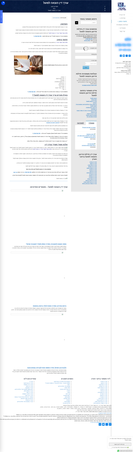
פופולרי (91, 123)
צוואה (68, 392)
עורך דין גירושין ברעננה (91, 180)
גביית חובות (94, 112)
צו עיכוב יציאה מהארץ (91, 107)
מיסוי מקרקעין (67, 398)
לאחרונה (80, 123)
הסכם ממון (67, 397)
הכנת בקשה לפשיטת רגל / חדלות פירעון (24, 389)
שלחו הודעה (87, 40)
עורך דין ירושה (29, 392)
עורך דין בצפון (93, 163)
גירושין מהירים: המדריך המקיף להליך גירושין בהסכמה (49, 306)
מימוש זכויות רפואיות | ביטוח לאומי (62, 381)
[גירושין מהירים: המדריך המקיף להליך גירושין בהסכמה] (37, 278)
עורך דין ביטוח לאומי (28, 383)
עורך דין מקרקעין (29, 387)
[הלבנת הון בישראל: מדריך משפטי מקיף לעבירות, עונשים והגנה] (37, 339)
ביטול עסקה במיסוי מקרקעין (89, 145)
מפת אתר (109, 413)
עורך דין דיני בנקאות (28, 384)
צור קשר (15, 172)
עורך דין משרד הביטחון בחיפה (89, 183)
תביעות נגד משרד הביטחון (27, 398)
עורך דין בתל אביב (92, 165)
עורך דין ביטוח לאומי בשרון (90, 182)
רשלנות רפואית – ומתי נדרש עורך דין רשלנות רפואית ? (57, 383)
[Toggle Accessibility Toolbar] (3, 3)
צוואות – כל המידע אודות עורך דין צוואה (24, 397)
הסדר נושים (67, 387)
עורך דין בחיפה (93, 171)
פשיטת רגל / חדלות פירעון (64, 386)
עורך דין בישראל (29, 400)
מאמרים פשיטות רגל (92, 116)
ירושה (68, 384)
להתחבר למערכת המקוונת (52, 122)
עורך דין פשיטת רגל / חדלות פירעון (25, 401)
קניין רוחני (68, 394)
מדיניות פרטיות (66, 403)
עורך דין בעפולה (93, 176)
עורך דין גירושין (29, 386)
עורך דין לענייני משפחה (27, 394)
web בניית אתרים (106, 422)
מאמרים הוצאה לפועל (91, 115)
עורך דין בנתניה (93, 169)
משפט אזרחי (67, 401)
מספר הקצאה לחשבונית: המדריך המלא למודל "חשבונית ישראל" (46, 244)
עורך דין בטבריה (93, 177)
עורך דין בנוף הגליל (92, 179)
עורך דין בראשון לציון (92, 172)
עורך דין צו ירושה (29, 395)
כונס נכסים (94, 99)
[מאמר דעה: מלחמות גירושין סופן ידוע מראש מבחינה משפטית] (91, 134)
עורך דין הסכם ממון (28, 390)
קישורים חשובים (102, 413)
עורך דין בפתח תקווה (92, 168)
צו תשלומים (94, 109)
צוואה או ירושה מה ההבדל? (89, 127)
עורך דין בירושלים (92, 166)
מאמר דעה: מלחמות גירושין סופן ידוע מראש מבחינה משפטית (86, 136)
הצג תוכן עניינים (56, 17)
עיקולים (95, 103)
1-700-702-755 (37, 36)
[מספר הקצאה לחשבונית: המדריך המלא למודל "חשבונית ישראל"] (37, 216)
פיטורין (68, 390)
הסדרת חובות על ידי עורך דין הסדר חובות (87, 110)
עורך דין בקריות (93, 174)
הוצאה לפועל (93, 98)
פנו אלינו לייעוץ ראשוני (119, 444)
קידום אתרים (96, 422)
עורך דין (31, 381)
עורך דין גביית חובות (92, 113)
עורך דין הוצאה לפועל (91, 101)
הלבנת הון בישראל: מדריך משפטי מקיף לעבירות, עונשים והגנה (46, 368)
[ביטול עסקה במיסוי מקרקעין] (92, 143)
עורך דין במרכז (93, 162)
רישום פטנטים (66, 395)
